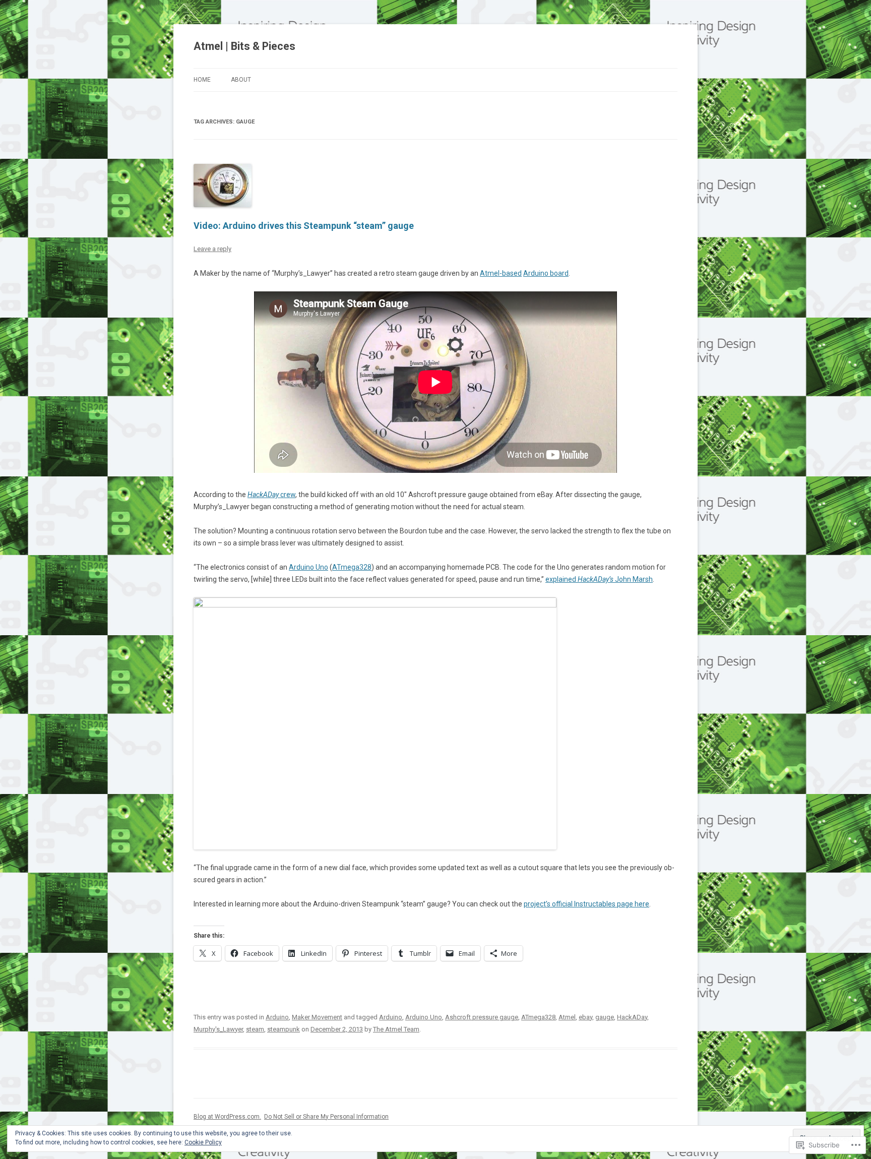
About (241, 79)
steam (255, 1029)
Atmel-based (501, 273)
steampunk (283, 1029)
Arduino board (546, 273)
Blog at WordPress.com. (227, 1116)
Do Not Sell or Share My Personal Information (326, 1116)
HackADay (632, 1017)
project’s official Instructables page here (586, 904)
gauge (604, 1017)
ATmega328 (351, 567)
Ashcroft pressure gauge (481, 1017)
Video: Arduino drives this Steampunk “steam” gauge (304, 225)
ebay (585, 1017)
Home (202, 79)
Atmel (567, 1017)
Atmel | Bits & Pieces (244, 46)
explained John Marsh (599, 579)
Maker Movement (317, 1017)
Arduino (277, 1017)
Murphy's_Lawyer (218, 1029)
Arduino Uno (308, 567)
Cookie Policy (203, 1142)
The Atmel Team (396, 1029)
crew (271, 495)
